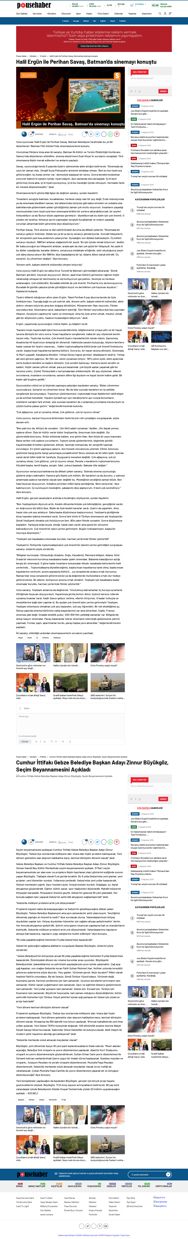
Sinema (45, 637)
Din (94, 21)
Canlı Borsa (69, 1198)
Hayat (112, 21)
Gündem (51, 13)
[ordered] (52, 741)
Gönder (25, 741)
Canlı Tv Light (22, 1206)
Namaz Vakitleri (36, 1185)
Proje (64, 1099)
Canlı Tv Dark (46, 1198)
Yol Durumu (144, 1185)
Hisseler (111, 1185)
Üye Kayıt (131, 1202)
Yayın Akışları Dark (49, 1202)
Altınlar (92, 1198)
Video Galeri (114, 1202)
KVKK (101, 1235)
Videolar (118, 13)
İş (37, 637)
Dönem (32, 1099)
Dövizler (92, 1202)
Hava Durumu (75, 1185)
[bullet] (56, 741)
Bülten (86, 21)
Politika (122, 21)
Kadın (89, 13)
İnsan (29, 637)
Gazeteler (147, 13)
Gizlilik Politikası (83, 1235)
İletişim (72, 1235)
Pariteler (127, 1185)
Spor (78, 13)
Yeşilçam (57, 637)
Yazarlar (132, 13)
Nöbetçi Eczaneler (49, 1206)
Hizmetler (53, 1099)
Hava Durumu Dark (25, 1198)
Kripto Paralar (164, 1185)
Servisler (37, 13)
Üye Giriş (131, 1198)
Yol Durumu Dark (24, 1202)
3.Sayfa (65, 21)
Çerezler (94, 1235)
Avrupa (76, 21)
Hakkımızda (63, 1235)
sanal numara (46, 1214)
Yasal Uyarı (125, 1235)
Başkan (21, 1099)
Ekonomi (66, 13)
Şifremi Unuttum (134, 1206)
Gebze (41, 1099)
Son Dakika (21, 13)
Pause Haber (21, 56)
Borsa (19, 1185)
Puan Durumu (94, 1185)
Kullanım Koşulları (112, 1235)
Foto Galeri (103, 13)
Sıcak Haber (114, 1214)
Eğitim (103, 21)
